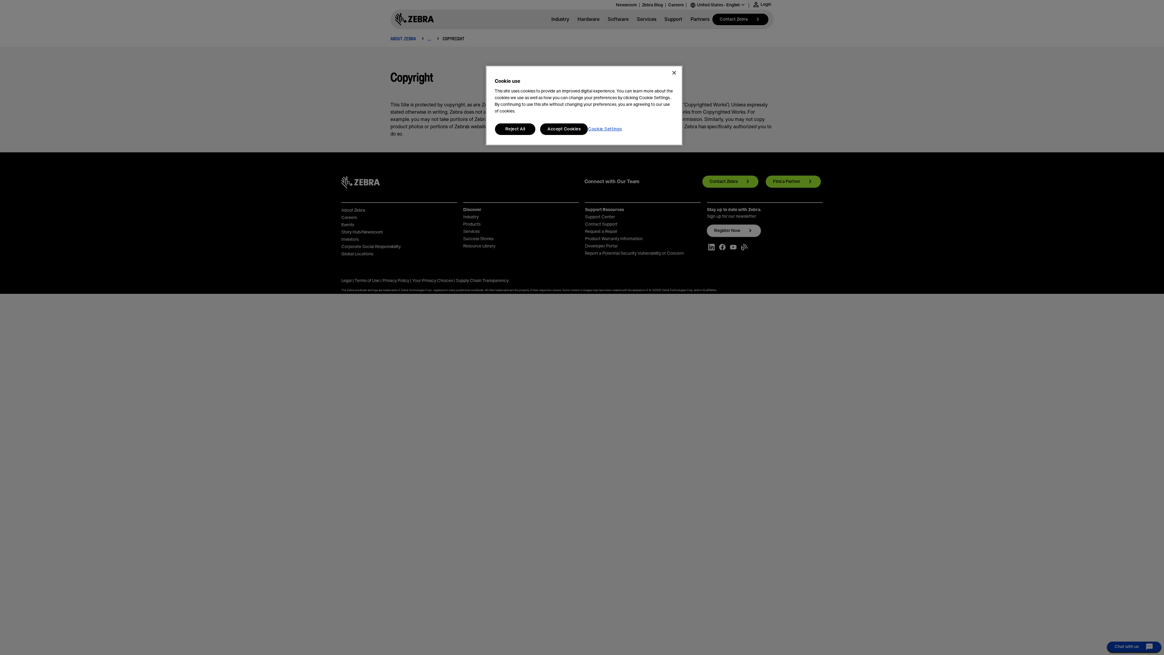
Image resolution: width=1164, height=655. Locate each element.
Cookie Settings (605, 129)
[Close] (674, 72)
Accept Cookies (563, 129)
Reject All (515, 129)
